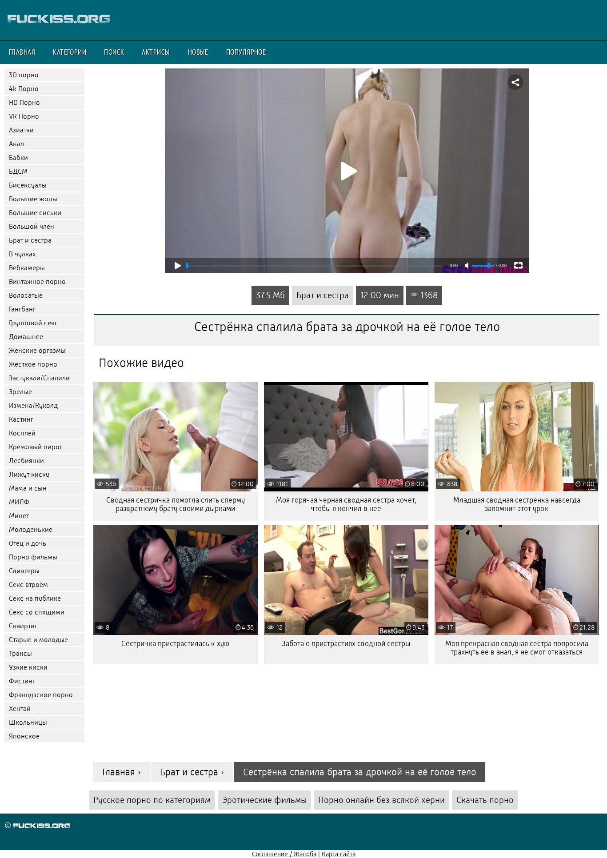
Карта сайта (338, 854)
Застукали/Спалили (39, 378)
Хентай (20, 708)
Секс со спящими (36, 612)
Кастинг (21, 419)
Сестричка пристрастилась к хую (175, 643)
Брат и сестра (30, 240)
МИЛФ (19, 502)
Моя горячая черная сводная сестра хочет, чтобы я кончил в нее (346, 504)
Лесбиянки (26, 460)
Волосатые (26, 295)
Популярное (246, 52)
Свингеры (24, 571)
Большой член (31, 226)
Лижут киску (29, 474)
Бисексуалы (28, 185)
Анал (16, 144)
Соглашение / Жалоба (284, 854)
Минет (19, 515)
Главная (22, 52)
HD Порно (24, 102)
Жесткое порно (33, 364)
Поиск (114, 52)
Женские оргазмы (37, 350)
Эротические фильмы (264, 800)
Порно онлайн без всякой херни (381, 800)
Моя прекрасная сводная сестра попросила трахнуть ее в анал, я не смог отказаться (516, 647)
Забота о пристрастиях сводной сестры (346, 643)
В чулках (22, 254)
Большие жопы (33, 199)
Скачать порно (485, 800)
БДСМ (18, 171)
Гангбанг (22, 309)
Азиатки (21, 130)
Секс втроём (28, 584)
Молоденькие (30, 529)
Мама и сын (28, 488)
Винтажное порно (37, 281)
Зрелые (20, 391)
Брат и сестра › (192, 772)
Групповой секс (33, 323)
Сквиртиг (23, 626)
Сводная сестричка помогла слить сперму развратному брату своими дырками (175, 504)
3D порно (24, 75)
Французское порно (41, 694)
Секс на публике (35, 598)
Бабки (18, 157)
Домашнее (26, 336)
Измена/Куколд (33, 405)
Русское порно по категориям (152, 800)
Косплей (22, 433)
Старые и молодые (38, 639)
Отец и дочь (27, 543)
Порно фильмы (33, 557)
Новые (198, 52)
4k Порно (24, 88)
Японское (24, 736)
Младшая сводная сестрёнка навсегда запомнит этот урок (516, 504)
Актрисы (156, 52)
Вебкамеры (27, 267)
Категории (69, 52)
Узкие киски (28, 667)
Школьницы (28, 722)
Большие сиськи (35, 212)
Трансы (20, 653)
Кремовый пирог (35, 447)
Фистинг (22, 681)
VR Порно (24, 116)
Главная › (121, 772)
